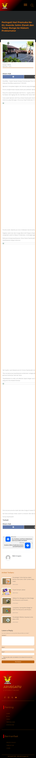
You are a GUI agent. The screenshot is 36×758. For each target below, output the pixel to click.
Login (8, 748)
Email (3, 652)
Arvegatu (18, 556)
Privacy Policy (11, 742)
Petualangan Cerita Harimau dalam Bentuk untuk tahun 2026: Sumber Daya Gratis (23, 579)
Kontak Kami (10, 725)
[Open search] (32, 5)
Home (8, 713)
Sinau (8, 719)
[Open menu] (25, 5)
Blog (8, 716)
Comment (4, 635)
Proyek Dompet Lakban (19, 590)
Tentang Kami (10, 722)
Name (3, 647)
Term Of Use (10, 745)
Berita (9, 65)
